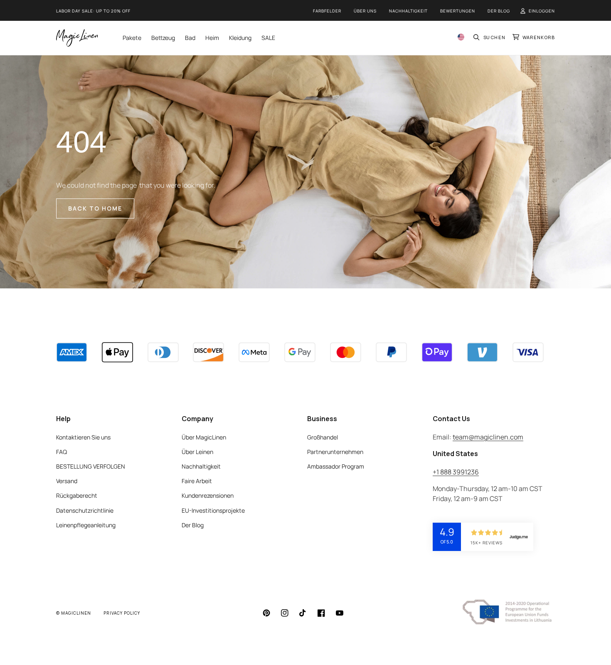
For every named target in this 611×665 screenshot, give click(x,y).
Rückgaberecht (76, 495)
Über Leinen (197, 452)
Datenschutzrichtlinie (84, 510)
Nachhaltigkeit (408, 11)
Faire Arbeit (197, 481)
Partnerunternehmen (335, 452)
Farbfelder (327, 11)
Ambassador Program (335, 466)
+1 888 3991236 (456, 471)
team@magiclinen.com (488, 437)
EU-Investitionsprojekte (213, 510)
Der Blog (499, 11)
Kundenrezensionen (208, 495)
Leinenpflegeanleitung (86, 525)
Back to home (95, 208)
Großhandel (322, 437)
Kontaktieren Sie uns (83, 437)
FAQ (61, 452)
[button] (489, 37)
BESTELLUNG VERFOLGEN (90, 466)
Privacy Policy (121, 613)
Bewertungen (457, 11)
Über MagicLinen (204, 437)
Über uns (365, 11)
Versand (66, 481)
